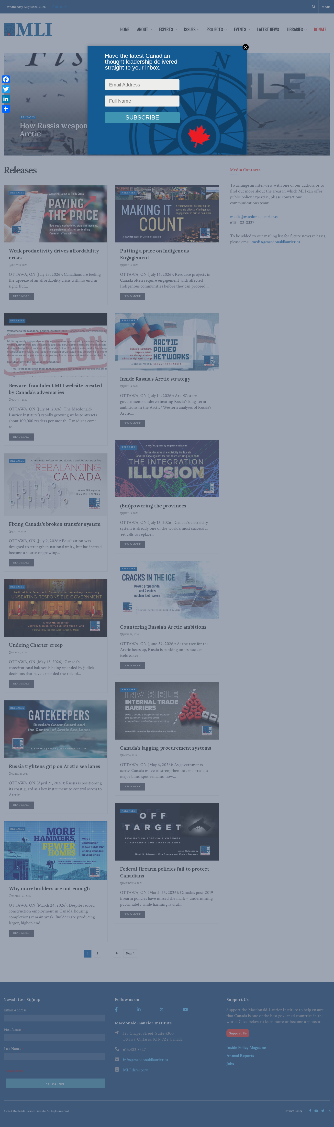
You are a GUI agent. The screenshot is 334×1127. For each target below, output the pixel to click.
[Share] (6, 109)
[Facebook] (6, 79)
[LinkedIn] (6, 99)
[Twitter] (6, 89)
